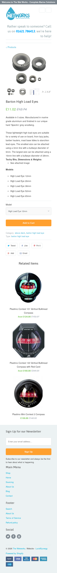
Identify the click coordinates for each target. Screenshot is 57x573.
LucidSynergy (42, 548)
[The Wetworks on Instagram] (19, 536)
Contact (9, 495)
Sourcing (10, 482)
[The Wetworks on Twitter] (8, 536)
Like (26, 245)
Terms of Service (13, 517)
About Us (10, 486)
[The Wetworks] (18, 14)
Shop (8, 472)
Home (8, 477)
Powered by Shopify (14, 553)
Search (9, 508)
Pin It (38, 245)
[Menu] (42, 10)
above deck (20, 232)
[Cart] (48, 10)
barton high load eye (35, 232)
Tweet (13, 245)
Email (25, 253)
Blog (8, 491)
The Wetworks (19, 548)
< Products (11, 47)
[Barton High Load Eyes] (28, 69)
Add (12, 253)
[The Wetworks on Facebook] (14, 536)
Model (9, 204)
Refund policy (12, 522)
